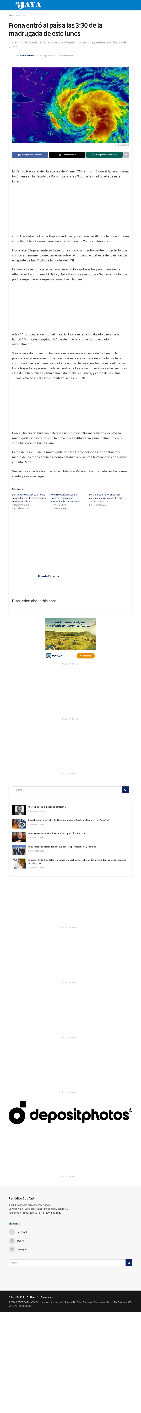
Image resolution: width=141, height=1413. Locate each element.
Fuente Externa (27, 55)
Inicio (11, 15)
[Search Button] (125, 789)
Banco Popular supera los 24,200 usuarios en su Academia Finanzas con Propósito (69, 820)
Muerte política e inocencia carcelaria (47, 806)
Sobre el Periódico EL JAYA (22, 1297)
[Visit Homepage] (28, 5)
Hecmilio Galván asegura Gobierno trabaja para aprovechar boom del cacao (65, 498)
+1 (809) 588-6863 (51, 1212)
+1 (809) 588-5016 (30, 1212)
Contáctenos (47, 1297)
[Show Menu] (10, 5)
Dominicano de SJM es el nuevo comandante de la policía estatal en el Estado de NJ (29, 498)
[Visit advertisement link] (70, 639)
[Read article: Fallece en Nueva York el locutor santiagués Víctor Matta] (19, 837)
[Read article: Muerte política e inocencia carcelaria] (19, 810)
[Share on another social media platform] (126, 155)
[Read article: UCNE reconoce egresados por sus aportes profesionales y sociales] (19, 850)
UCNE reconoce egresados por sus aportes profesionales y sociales (62, 846)
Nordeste (20, 15)
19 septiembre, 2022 (50, 55)
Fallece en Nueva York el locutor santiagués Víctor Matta (56, 833)
